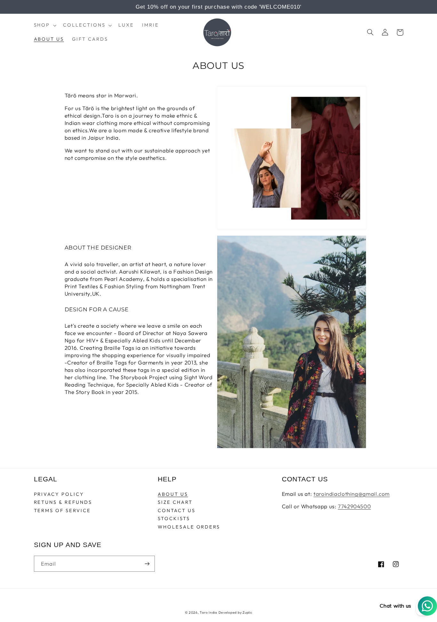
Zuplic (247, 612)
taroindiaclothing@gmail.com (352, 493)
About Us (173, 494)
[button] (44, 25)
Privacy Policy (59, 494)
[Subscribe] (146, 563)
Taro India (208, 612)
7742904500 (354, 506)
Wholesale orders (189, 527)
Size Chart (175, 502)
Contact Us (176, 510)
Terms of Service (62, 510)
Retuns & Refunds (63, 502)
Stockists (174, 518)
